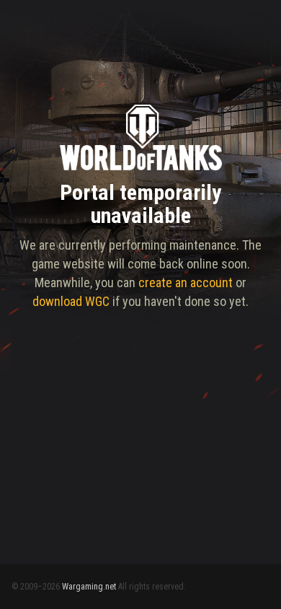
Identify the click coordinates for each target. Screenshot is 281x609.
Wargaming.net (89, 587)
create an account (185, 282)
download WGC (71, 301)
